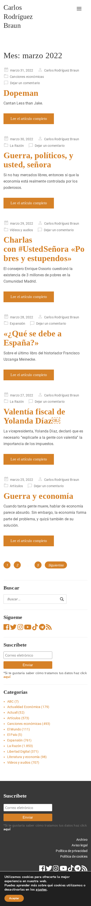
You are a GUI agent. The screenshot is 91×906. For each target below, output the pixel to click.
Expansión (17, 323)
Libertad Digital (18, 751)
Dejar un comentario (25, 83)
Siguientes (56, 565)
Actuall (12, 712)
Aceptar (14, 898)
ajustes (41, 890)
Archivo (82, 839)
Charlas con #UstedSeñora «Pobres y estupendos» (44, 249)
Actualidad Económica (23, 707)
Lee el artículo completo (28, 119)
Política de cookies (74, 856)
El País (12, 735)
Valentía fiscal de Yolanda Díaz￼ (34, 416)
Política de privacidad (72, 851)
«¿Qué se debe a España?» (33, 338)
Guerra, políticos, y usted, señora (38, 160)
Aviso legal (80, 845)
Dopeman (21, 93)
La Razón (17, 145)
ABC (10, 701)
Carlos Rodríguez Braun (18, 16)
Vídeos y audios (21, 230)
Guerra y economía (38, 496)
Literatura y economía (23, 757)
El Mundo (14, 729)
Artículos (16, 486)
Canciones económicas (27, 77)
